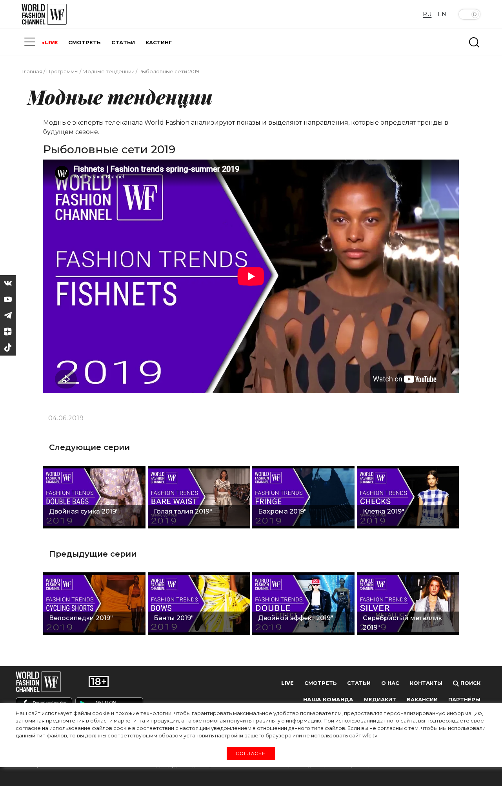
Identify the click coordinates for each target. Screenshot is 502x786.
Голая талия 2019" (183, 511)
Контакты (426, 683)
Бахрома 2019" (282, 511)
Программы (62, 71)
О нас (390, 683)
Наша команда (328, 699)
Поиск (469, 683)
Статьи (359, 683)
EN (442, 14)
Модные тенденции (108, 71)
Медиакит (380, 699)
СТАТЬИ (123, 42)
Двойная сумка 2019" (84, 511)
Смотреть (320, 683)
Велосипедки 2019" (81, 618)
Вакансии (422, 699)
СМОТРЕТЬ (84, 42)
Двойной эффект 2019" (295, 618)
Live (287, 683)
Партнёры (464, 699)
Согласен (251, 753)
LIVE (51, 42)
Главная (32, 71)
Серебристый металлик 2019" (402, 622)
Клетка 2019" (383, 511)
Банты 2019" (174, 618)
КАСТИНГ (159, 42)
